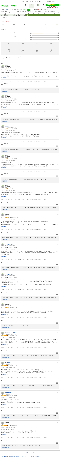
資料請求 (37, 456)
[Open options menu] (58, 66)
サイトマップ (35, 1)
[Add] (57, 18)
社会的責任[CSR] (20, 456)
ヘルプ (22, 1)
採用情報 (27, 456)
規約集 (32, 456)
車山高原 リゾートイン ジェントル (10, 18)
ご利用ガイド (28, 1)
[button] (6, 66)
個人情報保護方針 (11, 456)
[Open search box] (2, 57)
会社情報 (4, 456)
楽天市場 (49, 1)
